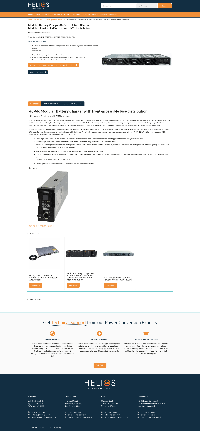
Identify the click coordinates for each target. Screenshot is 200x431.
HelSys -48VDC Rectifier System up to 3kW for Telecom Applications (43, 277)
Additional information (52, 103)
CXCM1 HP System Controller (41, 225)
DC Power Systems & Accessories (54, 20)
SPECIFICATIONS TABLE (73, 103)
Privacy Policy (55, 427)
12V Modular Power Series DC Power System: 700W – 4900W (118, 278)
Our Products (38, 20)
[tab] (34, 103)
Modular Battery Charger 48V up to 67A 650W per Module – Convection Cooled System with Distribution (80, 276)
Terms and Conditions (37, 427)
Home (30, 20)
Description (34, 103)
